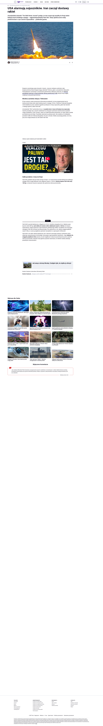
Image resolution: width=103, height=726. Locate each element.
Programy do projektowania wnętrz (38, 704)
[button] (79, 2)
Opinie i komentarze (55, 1)
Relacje (72, 706)
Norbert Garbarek (14, 62)
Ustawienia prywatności (68, 715)
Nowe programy (35, 710)
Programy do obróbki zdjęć (37, 701)
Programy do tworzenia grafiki (38, 709)
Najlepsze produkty (55, 705)
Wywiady (72, 705)
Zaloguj (84, 1)
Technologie (28, 1)
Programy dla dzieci (36, 708)
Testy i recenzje (54, 702)
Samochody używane (74, 704)
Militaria (47, 1)
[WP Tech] (21, 2)
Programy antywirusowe (37, 706)
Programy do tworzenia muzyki (38, 702)
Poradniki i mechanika (74, 702)
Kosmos (35, 1)
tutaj (36, 723)
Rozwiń (47, 220)
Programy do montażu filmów (37, 705)
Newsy (53, 701)
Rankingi (53, 704)
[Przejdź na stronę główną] (15, 2)
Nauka (41, 1)
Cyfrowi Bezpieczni (17, 708)
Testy (71, 701)
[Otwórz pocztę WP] (76, 2)
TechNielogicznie (16, 709)
